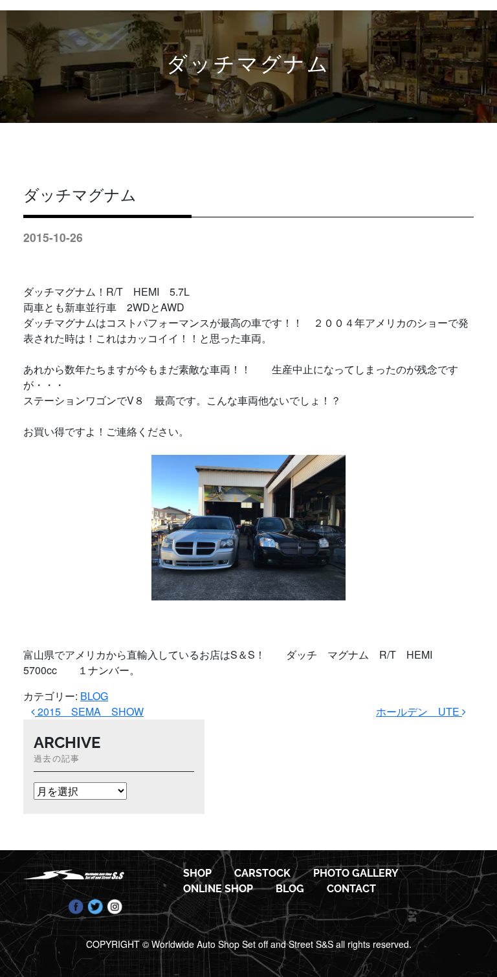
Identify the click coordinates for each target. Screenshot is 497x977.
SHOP (197, 873)
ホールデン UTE (419, 711)
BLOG (94, 695)
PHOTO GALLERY (356, 873)
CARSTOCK (262, 873)
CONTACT (351, 889)
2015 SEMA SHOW (89, 711)
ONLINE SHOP (218, 889)
